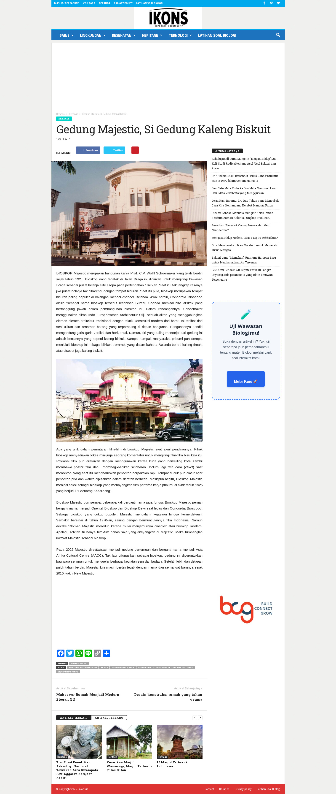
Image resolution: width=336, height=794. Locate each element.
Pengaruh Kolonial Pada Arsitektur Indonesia (166, 667)
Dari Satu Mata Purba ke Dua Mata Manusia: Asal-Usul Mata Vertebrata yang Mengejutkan (244, 190)
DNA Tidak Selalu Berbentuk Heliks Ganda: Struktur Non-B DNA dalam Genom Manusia (245, 178)
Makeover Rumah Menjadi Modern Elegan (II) (87, 697)
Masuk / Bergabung (66, 3)
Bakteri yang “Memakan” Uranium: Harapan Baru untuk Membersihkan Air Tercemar (244, 260)
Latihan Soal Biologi (149, 3)
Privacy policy (123, 3)
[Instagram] (271, 3)
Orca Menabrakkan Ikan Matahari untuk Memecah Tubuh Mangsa (244, 247)
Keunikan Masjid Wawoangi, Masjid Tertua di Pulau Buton (129, 766)
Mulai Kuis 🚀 (246, 381)
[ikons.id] (168, 18)
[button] (278, 35)
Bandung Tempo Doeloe (83, 667)
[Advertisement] (168, 75)
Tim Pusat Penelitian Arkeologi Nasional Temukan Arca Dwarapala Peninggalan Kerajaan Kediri (77, 770)
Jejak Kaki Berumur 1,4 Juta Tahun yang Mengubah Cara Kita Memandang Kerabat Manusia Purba (245, 203)
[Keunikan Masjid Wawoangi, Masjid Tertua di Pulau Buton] (129, 742)
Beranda (104, 3)
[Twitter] (278, 3)
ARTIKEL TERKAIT (74, 717)
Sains (64, 35)
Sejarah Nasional (68, 671)
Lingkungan (90, 35)
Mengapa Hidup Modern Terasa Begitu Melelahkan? (245, 237)
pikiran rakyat (79, 663)
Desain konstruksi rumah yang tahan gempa (168, 697)
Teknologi (178, 35)
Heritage (150, 35)
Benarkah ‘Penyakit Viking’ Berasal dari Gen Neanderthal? (240, 227)
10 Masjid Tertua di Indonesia (172, 764)
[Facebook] (264, 3)
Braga (104, 667)
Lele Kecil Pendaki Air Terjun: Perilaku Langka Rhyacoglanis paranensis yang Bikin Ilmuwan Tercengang (242, 274)
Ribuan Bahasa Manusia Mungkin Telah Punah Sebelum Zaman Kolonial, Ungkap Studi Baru (242, 215)
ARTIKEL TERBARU (109, 717)
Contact (89, 3)
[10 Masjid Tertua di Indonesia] (180, 742)
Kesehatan (121, 35)
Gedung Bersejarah (123, 667)
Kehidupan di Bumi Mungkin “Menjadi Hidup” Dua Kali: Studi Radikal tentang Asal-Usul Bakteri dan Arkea (244, 163)
